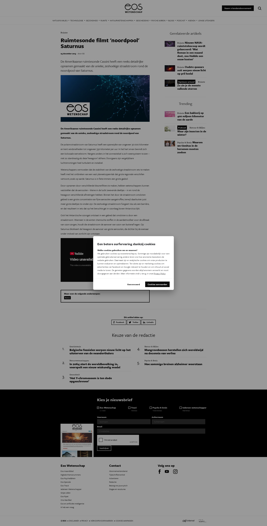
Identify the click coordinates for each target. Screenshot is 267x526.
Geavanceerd (133, 284)
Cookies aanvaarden (157, 284)
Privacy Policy (159, 273)
